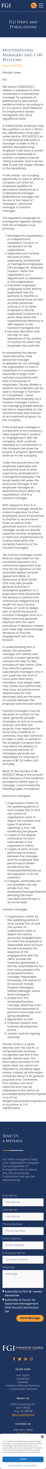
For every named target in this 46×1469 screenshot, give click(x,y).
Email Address (11, 1238)
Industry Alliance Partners (23, 1385)
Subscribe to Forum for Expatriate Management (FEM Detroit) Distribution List (22, 1306)
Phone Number (12, 1224)
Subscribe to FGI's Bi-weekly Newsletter (23, 1293)
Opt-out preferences (15, 1465)
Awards (23, 1382)
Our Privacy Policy (30, 1465)
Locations (23, 1379)
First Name (9, 1195)
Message (8, 1267)
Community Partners (23, 1389)
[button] (42, 1436)
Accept (23, 1459)
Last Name (9, 1210)
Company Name (13, 1253)
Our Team (23, 1375)
